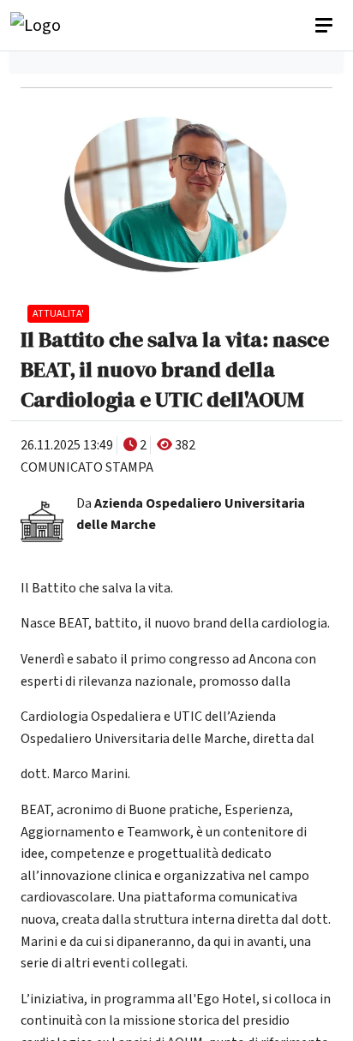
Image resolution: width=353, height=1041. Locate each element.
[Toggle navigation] (325, 26)
